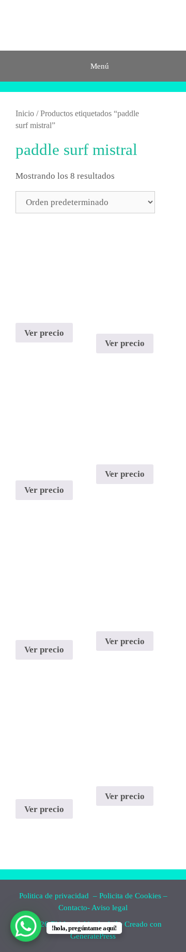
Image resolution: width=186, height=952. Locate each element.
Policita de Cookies (130, 896)
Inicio (25, 113)
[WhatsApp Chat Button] (25, 926)
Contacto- (74, 907)
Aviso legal (109, 907)
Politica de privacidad (55, 896)
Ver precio (44, 333)
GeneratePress (93, 936)
